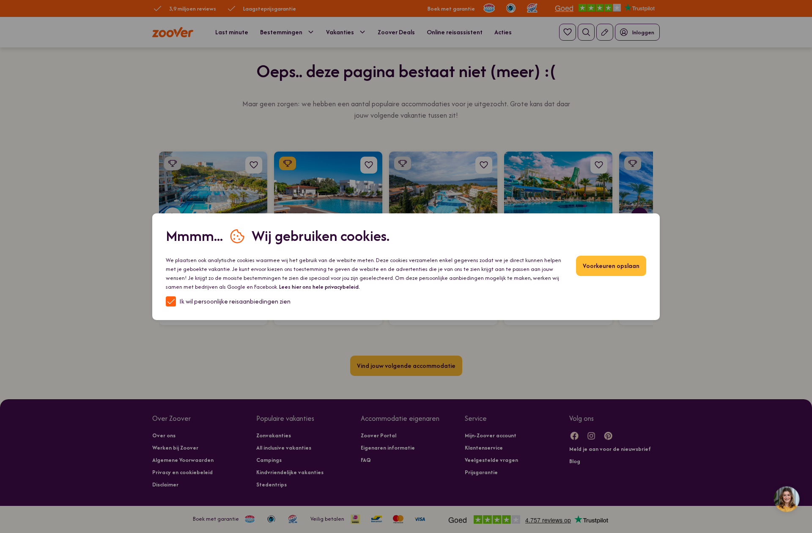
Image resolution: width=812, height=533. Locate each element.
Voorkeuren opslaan (606, 265)
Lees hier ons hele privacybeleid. (460, 286)
